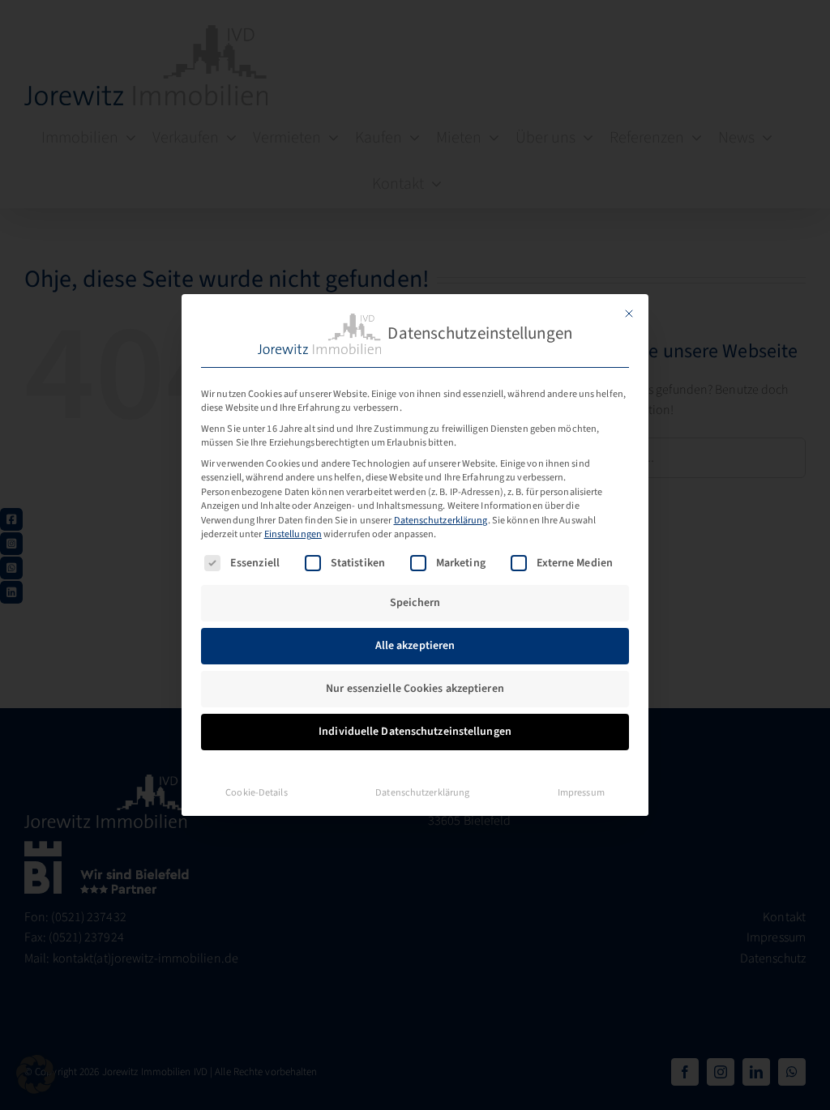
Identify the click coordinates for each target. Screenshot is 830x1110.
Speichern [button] (415, 603)
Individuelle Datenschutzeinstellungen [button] (415, 732)
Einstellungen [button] (293, 534)
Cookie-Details (256, 792)
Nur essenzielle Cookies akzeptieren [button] (415, 689)
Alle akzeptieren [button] (415, 646)
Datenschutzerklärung (441, 520)
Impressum (581, 792)
